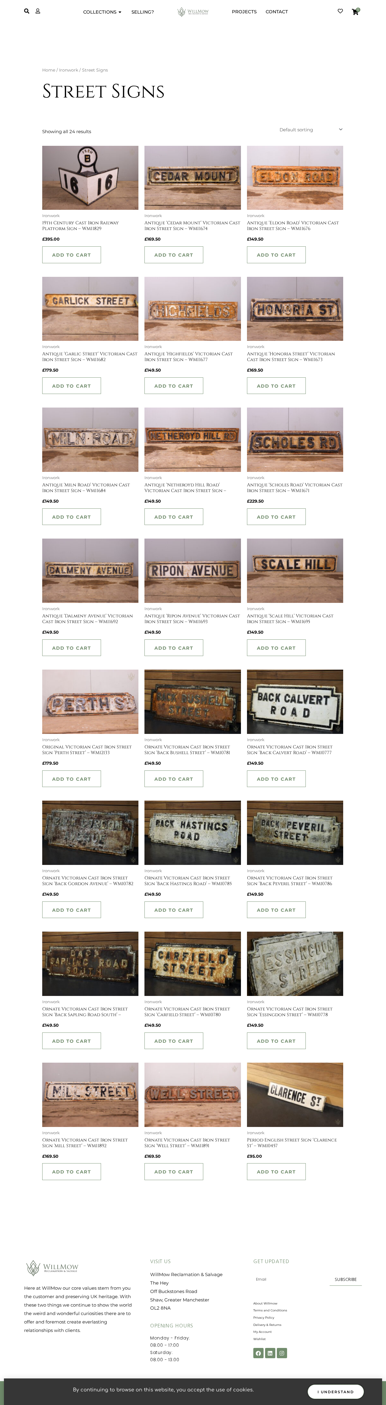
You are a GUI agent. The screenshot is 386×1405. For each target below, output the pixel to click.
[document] (193, 702)
